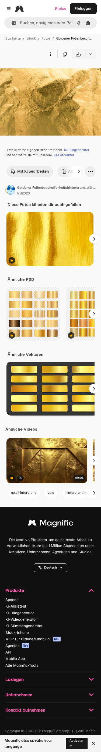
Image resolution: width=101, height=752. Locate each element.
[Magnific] (50, 524)
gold (51, 493)
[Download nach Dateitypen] (90, 54)
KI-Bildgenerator (76, 150)
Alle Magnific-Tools (21, 665)
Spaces (11, 599)
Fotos (46, 38)
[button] (50, 567)
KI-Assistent (15, 606)
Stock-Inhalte (17, 632)
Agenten (16, 645)
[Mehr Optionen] (50, 54)
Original (34, 72)
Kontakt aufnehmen (25, 710)
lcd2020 (23, 193)
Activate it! (76, 743)
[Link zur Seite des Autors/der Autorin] (10, 190)
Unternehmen (18, 694)
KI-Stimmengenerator (24, 625)
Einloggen (83, 8)
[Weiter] (79, 171)
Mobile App (15, 658)
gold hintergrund (23, 493)
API (8, 652)
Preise (60, 8)
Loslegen (14, 679)
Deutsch (50, 567)
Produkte (14, 590)
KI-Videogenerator (21, 619)
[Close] (93, 743)
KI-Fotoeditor (64, 155)
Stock (31, 38)
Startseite (13, 38)
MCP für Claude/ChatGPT (32, 639)
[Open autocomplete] (12, 23)
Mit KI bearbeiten (33, 171)
